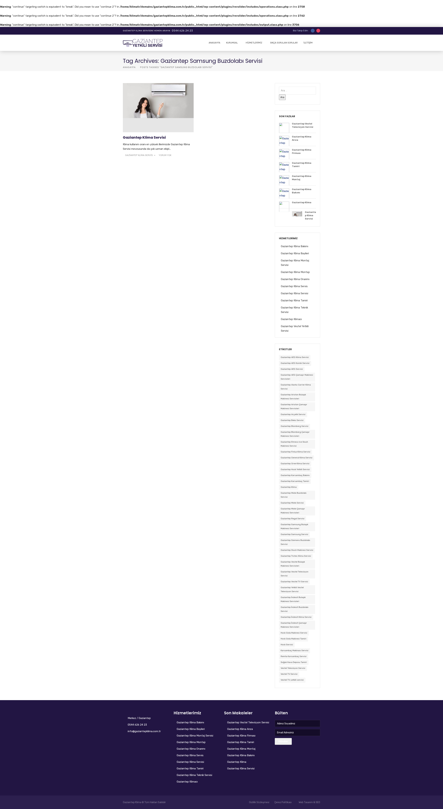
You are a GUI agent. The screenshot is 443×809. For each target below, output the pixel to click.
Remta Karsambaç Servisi (293, 656)
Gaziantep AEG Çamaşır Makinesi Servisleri (297, 377)
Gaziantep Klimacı (291, 319)
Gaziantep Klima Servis (294, 286)
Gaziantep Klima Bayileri (295, 253)
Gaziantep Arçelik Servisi (293, 414)
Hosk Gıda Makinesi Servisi (294, 633)
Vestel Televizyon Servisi (293, 668)
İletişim (308, 42)
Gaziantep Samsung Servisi (294, 534)
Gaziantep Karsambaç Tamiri (295, 481)
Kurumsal (232, 42)
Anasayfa (214, 42)
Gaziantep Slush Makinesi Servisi (297, 550)
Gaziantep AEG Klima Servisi (295, 357)
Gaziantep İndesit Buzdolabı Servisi (294, 609)
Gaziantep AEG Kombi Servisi (295, 363)
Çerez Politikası (283, 802)
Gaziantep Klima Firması (241, 735)
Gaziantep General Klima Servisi (296, 457)
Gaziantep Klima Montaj (241, 748)
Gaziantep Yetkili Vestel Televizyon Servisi (292, 589)
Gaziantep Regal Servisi (292, 518)
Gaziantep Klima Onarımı (295, 279)
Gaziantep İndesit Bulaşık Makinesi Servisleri (293, 599)
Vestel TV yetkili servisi (292, 680)
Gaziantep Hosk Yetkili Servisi (295, 469)
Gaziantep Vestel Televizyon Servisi (294, 573)
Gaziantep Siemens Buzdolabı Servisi (295, 542)
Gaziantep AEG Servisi (292, 369)
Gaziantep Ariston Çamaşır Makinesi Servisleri (294, 406)
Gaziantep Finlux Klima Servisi (295, 452)
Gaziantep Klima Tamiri (294, 300)
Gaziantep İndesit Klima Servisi (296, 617)
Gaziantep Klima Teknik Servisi (194, 775)
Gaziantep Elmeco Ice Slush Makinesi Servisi (294, 444)
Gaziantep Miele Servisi (292, 503)
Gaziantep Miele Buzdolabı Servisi (293, 495)
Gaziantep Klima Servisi (144, 137)
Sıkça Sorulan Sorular (284, 42)
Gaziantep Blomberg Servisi (294, 426)
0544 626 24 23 (182, 30)
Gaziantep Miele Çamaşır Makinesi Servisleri (293, 510)
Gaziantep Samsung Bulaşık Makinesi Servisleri (294, 526)
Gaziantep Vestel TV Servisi (294, 581)
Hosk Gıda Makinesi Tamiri (293, 638)
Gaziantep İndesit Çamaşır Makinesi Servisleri (294, 625)
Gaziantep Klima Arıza (240, 729)
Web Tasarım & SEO (309, 802)
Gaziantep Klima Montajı (295, 272)
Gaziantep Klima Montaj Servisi (195, 735)
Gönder (283, 741)
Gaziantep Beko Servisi (292, 420)
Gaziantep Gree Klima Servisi (295, 463)
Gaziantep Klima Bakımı (294, 246)
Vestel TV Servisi (289, 674)
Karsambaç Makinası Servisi (294, 650)
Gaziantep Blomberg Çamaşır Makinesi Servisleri (295, 434)
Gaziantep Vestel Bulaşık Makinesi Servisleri (293, 564)
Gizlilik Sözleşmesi (259, 802)
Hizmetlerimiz (254, 42)
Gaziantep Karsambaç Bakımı (295, 475)
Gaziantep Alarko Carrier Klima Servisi (296, 387)
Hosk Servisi (287, 644)
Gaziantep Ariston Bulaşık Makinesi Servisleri (293, 396)
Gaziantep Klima (289, 487)
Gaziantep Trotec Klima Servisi (296, 556)
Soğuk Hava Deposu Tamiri (294, 662)
